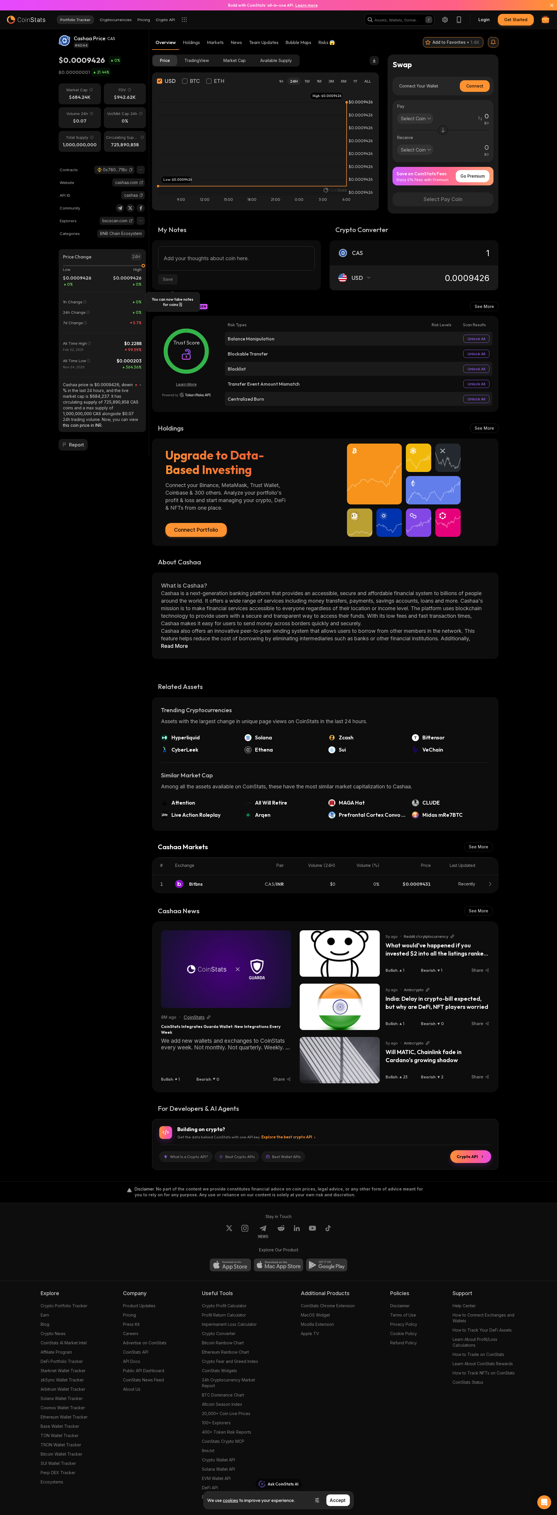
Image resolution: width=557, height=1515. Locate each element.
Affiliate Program (56, 1352)
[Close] (548, 5)
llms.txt (208, 1450)
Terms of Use (403, 1314)
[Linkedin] (296, 1232)
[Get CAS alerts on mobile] (493, 42)
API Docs (131, 1361)
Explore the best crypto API (286, 1137)
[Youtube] (312, 1232)
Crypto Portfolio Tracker (64, 1305)
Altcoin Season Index (222, 1404)
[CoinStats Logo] (26, 20)
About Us (131, 1389)
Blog (45, 1324)
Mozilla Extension (317, 1324)
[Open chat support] (544, 1502)
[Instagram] (244, 1232)
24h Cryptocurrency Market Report (228, 1382)
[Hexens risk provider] (186, 395)
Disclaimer (400, 1305)
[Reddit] (281, 1232)
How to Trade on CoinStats (478, 1354)
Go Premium (472, 176)
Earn (45, 1314)
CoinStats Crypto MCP (223, 1441)
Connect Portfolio (196, 530)
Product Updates (139, 1305)
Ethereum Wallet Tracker (64, 1416)
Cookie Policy (403, 1333)
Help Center (464, 1305)
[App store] (230, 1265)
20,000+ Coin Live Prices (226, 1413)
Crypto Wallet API (218, 1459)
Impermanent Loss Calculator (229, 1324)
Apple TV (310, 1333)
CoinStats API (135, 1352)
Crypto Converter (219, 1333)
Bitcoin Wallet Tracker (61, 1454)
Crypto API (467, 1156)
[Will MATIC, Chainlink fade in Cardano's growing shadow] (340, 1060)
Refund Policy (403, 1342)
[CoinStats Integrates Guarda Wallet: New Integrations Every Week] (226, 969)
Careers (130, 1333)
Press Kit (131, 1324)
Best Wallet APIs (286, 1156)
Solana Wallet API (218, 1469)
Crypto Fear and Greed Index (230, 1361)
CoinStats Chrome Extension (328, 1305)
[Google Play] (326, 1265)
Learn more (306, 5)
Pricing (129, 1314)
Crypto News (53, 1333)
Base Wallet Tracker (60, 1426)
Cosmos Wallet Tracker (63, 1407)
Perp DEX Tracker (58, 1472)
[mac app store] (278, 1265)
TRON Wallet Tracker (61, 1444)
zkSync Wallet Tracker (62, 1379)
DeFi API (210, 1487)
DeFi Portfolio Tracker (62, 1361)
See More (484, 306)
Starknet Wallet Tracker (63, 1370)
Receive (405, 137)
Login (484, 19)
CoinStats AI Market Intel (64, 1342)
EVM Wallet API (216, 1478)
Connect (474, 85)
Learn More (186, 384)
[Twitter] (130, 208)
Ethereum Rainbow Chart (225, 1352)
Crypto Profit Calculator (224, 1305)
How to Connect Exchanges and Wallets (483, 1317)
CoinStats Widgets (219, 1370)
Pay (400, 106)
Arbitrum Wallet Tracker (63, 1389)
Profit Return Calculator (224, 1314)
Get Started (515, 19)
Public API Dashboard (143, 1370)
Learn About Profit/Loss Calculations (475, 1342)
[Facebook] (141, 208)
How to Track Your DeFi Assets (482, 1330)
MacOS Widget (315, 1314)
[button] (131, 169)
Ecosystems (52, 1481)
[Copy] (131, 169)
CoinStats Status (468, 1382)
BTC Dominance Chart (223, 1394)
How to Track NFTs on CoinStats (484, 1372)
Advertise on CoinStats (145, 1342)
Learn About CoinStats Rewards (483, 1363)
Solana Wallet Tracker (62, 1398)
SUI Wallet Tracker (58, 1463)
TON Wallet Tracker (60, 1435)
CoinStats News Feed (143, 1379)
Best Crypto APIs (240, 1156)
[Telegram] (120, 208)
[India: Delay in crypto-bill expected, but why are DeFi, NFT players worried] (340, 1007)
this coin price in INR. (82, 425)
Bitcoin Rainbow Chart (223, 1342)
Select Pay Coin (443, 199)
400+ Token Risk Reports (226, 1432)
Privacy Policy (403, 1324)
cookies (230, 1500)
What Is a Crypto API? (189, 1156)
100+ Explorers (216, 1422)
